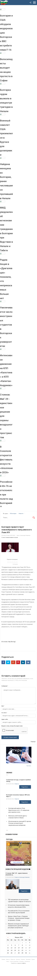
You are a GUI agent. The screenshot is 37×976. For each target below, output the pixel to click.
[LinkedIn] (23, 662)
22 (22, 950)
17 (29, 948)
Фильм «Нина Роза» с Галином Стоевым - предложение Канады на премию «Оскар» (19, 918)
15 (22, 948)
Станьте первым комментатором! (9, 537)
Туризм (33, 959)
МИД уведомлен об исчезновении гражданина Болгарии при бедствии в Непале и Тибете (6, 229)
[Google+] (13, 662)
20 (15, 950)
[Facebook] (3, 662)
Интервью (21, 961)
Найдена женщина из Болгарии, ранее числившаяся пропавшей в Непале (6, 181)
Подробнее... (25, 787)
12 (11, 948)
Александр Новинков (24, 877)
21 (19, 950)
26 (11, 953)
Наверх (33, 741)
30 (26, 953)
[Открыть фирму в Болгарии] (18, 763)
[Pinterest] (18, 662)
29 (22, 953)
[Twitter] (8, 662)
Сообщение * (4, 686)
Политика (23, 959)
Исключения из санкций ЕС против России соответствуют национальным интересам (19, 823)
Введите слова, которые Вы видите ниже (12, 726)
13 (15, 948)
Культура (18, 959)
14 (19, 948)
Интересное (27, 961)
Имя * (2, 706)
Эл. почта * (4, 712)
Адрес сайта (4, 719)
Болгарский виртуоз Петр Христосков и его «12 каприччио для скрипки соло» (18, 810)
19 (11, 950)
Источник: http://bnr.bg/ (8, 641)
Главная (3, 959)
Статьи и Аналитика (14, 961)
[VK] (28, 662)
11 (8, 948)
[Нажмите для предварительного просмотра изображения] (18, 547)
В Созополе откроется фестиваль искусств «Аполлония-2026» (6, 459)
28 (19, 953)
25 (8, 953)
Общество (12, 959)
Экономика (28, 959)
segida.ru (24, 963)
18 (8, 950)
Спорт (7, 961)
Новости (17, 783)
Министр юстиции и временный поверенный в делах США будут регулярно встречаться (18, 925)
